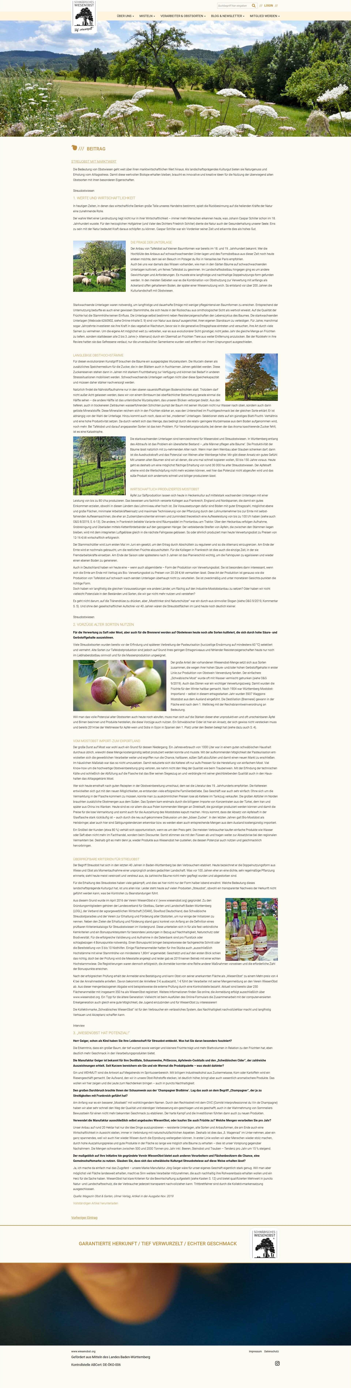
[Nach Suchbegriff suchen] (254, 6)
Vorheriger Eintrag (84, 1217)
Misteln (146, 16)
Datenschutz (271, 1351)
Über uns (124, 16)
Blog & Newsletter (227, 16)
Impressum (255, 1351)
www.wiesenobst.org (83, 1351)
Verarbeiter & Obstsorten (182, 16)
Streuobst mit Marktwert (93, 161)
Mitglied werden (264, 16)
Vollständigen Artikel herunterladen (95, 1203)
